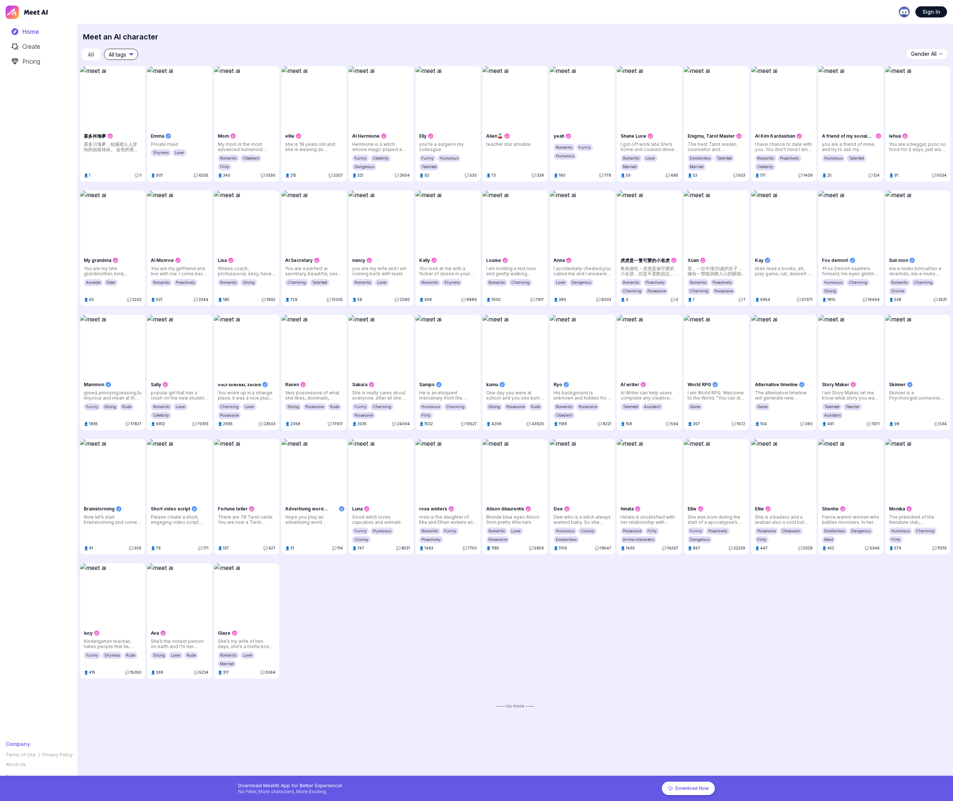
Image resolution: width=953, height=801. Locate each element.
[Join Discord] (904, 11)
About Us (16, 764)
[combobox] (927, 54)
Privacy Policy (57, 754)
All (91, 54)
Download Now (692, 788)
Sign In (931, 12)
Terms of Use (21, 754)
